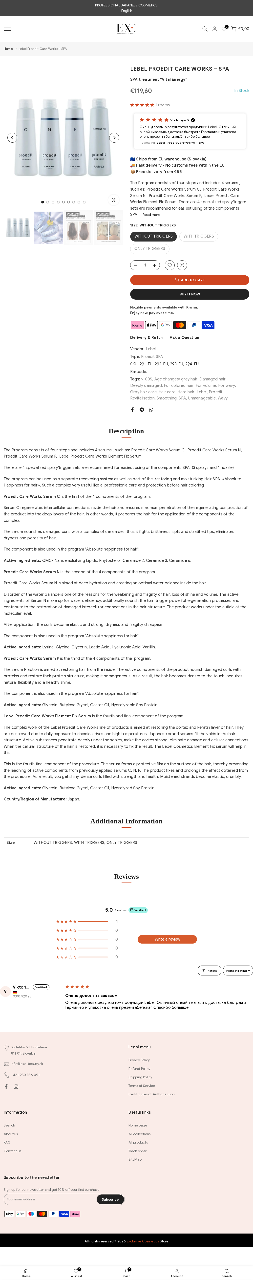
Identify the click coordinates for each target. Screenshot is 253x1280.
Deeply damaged (146, 385)
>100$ (146, 379)
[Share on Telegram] (142, 410)
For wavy (226, 385)
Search (9, 1125)
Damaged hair (212, 379)
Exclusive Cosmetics (143, 1241)
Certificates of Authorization (151, 1094)
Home (8, 49)
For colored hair (178, 385)
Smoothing (167, 398)
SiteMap (135, 1159)
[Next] (114, 138)
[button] (142, 105)
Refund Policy (139, 1068)
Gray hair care (143, 392)
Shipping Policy (140, 1077)
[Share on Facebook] (132, 410)
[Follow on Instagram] (16, 1086)
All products (138, 1142)
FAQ (7, 1142)
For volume (206, 385)
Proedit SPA (152, 356)
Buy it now (190, 294)
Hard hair (185, 392)
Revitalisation (142, 398)
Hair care (167, 392)
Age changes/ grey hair (175, 379)
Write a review (167, 939)
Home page (137, 1125)
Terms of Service (141, 1085)
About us (11, 1134)
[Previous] (12, 138)
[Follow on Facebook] (6, 1086)
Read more (151, 214)
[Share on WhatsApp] (151, 410)
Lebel (151, 349)
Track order (137, 1151)
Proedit (215, 392)
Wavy (223, 398)
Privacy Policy (139, 1060)
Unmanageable (201, 398)
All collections (139, 1134)
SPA (182, 398)
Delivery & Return (147, 337)
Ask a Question (184, 337)
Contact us (12, 1151)
